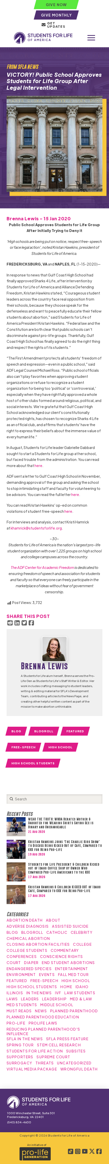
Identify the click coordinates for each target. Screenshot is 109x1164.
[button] (91, 38)
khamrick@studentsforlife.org (36, 528)
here (38, 465)
